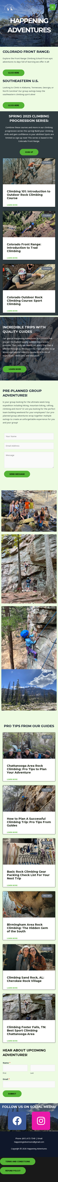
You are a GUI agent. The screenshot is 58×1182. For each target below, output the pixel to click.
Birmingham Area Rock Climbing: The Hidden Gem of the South (27, 928)
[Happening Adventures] (9, 7)
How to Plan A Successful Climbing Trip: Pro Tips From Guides (29, 822)
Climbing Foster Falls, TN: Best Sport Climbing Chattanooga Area (26, 1030)
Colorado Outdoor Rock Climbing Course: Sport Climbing (24, 301)
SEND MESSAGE (17, 474)
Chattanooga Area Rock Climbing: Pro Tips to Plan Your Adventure (27, 769)
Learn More (12, 205)
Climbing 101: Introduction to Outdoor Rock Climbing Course (28, 195)
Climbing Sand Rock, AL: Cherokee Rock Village (25, 979)
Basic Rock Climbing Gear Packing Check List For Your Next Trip (28, 875)
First (4, 1073)
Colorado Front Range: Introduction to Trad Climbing (24, 248)
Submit (12, 1093)
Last (32, 1073)
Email (6, 1079)
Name (6, 1062)
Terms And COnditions (17, 1161)
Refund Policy (12, 1170)
